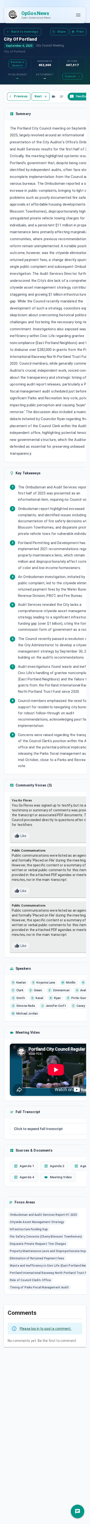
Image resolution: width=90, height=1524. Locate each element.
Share (61, 31)
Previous (20, 96)
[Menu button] (78, 15)
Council (70, 76)
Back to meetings (24, 31)
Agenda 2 (57, 1166)
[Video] (53, 96)
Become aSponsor (17, 64)
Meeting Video (61, 1177)
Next (38, 96)
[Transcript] (62, 96)
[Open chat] (77, 1511)
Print (80, 31)
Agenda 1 (27, 1166)
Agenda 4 (27, 1177)
